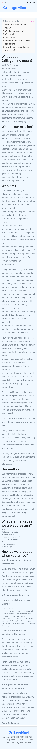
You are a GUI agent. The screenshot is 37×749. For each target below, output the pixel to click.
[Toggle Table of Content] (31, 21)
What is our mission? (14, 31)
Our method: (11, 37)
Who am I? (10, 34)
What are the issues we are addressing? (17, 42)
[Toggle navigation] (31, 7)
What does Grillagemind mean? (15, 26)
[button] (4, 2)
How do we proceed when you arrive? (17, 48)
